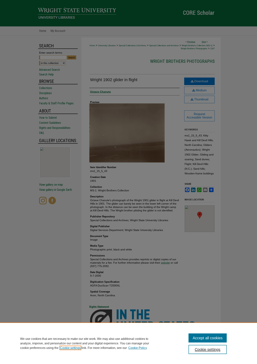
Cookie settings (70, 347)
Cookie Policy (137, 347)
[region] (128, 343)
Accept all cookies (208, 338)
